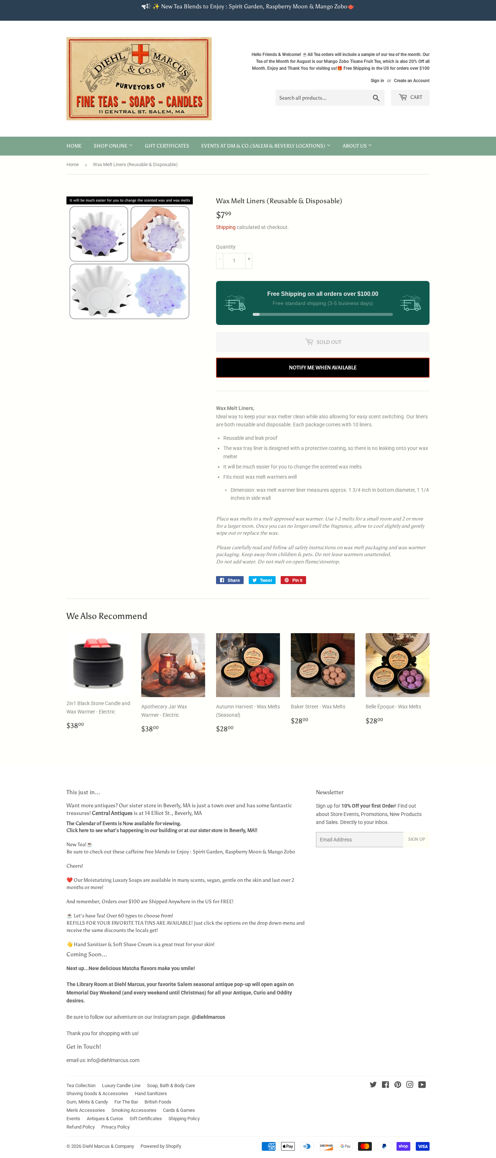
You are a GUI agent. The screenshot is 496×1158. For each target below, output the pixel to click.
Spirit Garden (208, 852)
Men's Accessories (85, 1110)
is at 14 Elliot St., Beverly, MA (147, 813)
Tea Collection (80, 1085)
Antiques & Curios (105, 1118)
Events (73, 1118)
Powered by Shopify (161, 1146)
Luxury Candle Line (121, 1085)
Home (74, 146)
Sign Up (416, 839)
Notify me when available (323, 368)
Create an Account (412, 80)
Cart (415, 97)
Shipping (226, 227)
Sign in (377, 80)
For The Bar (126, 1102)
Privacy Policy (115, 1127)
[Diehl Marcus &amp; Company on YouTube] (422, 1086)
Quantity (226, 247)
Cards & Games (179, 1110)
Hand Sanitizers (151, 1093)
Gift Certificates (167, 146)
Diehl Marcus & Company (108, 1146)
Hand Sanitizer (90, 944)
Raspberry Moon (243, 852)
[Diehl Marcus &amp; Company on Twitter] (373, 1086)
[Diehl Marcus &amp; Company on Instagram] (410, 1086)
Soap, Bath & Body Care (171, 1085)
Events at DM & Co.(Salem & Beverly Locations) (263, 146)
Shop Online (111, 146)
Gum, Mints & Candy (87, 1102)
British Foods (158, 1102)
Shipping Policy (184, 1118)
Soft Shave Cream (132, 944)
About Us (355, 146)
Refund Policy (80, 1127)
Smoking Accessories (133, 1110)
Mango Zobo (281, 852)
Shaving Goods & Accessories (97, 1093)
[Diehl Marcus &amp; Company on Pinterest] (398, 1086)
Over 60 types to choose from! (139, 916)
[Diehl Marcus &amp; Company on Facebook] (385, 1086)
